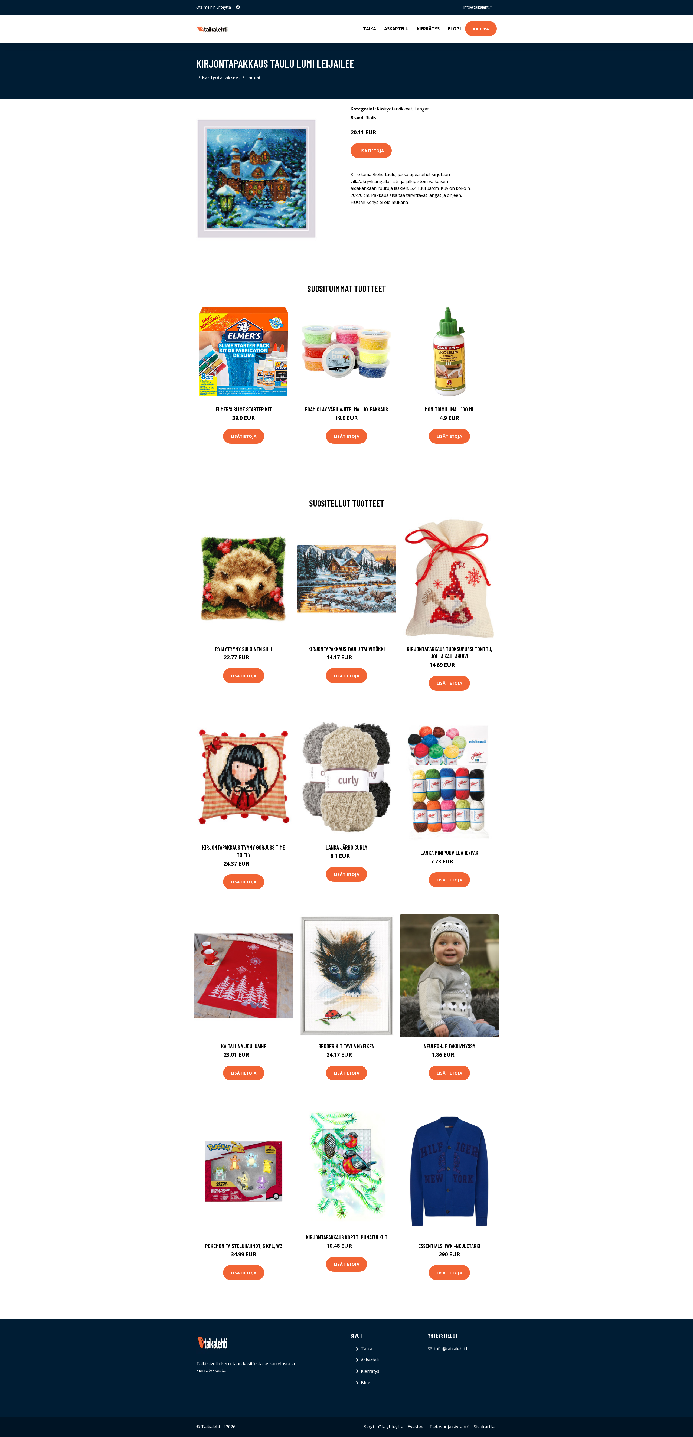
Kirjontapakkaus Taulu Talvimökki (346, 648)
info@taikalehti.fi (477, 7)
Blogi (454, 29)
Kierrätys (428, 29)
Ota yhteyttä (390, 1427)
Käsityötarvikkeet (221, 77)
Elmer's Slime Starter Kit (244, 409)
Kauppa (481, 28)
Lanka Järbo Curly (346, 847)
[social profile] (238, 7)
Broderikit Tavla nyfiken (346, 1046)
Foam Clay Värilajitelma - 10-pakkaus (346, 409)
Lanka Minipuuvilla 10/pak (449, 852)
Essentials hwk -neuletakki (449, 1245)
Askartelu (396, 29)
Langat (253, 77)
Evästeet (416, 1427)
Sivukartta (484, 1427)
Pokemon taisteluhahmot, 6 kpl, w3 (243, 1245)
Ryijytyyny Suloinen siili (243, 648)
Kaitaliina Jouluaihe (243, 1046)
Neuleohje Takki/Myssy (449, 1046)
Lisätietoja (371, 150)
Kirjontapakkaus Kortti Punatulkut (346, 1237)
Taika (369, 29)
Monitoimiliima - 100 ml (449, 409)
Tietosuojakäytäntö (449, 1427)
